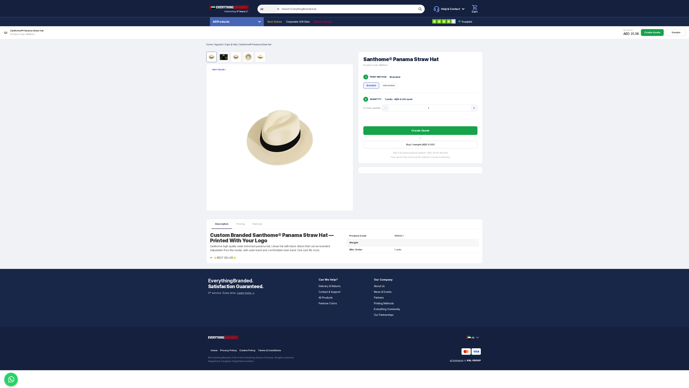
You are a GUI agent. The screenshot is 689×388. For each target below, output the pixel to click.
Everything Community (387, 309)
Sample (676, 32)
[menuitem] (238, 21)
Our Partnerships (384, 314)
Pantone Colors (328, 303)
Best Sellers (275, 21)
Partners (379, 297)
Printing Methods (384, 303)
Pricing (240, 223)
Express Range (323, 21)
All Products (221, 21)
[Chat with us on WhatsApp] (11, 379)
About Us (379, 286)
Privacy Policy (228, 350)
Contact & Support (329, 291)
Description (221, 223)
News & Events (383, 291)
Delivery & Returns (330, 286)
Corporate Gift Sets (298, 21)
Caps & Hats (231, 44)
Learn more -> (245, 293)
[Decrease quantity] (385, 108)
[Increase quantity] (474, 108)
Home (209, 44)
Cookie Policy (247, 350)
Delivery (257, 223)
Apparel (219, 44)
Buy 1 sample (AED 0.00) (420, 144)
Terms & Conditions (269, 350)
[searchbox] (348, 9)
